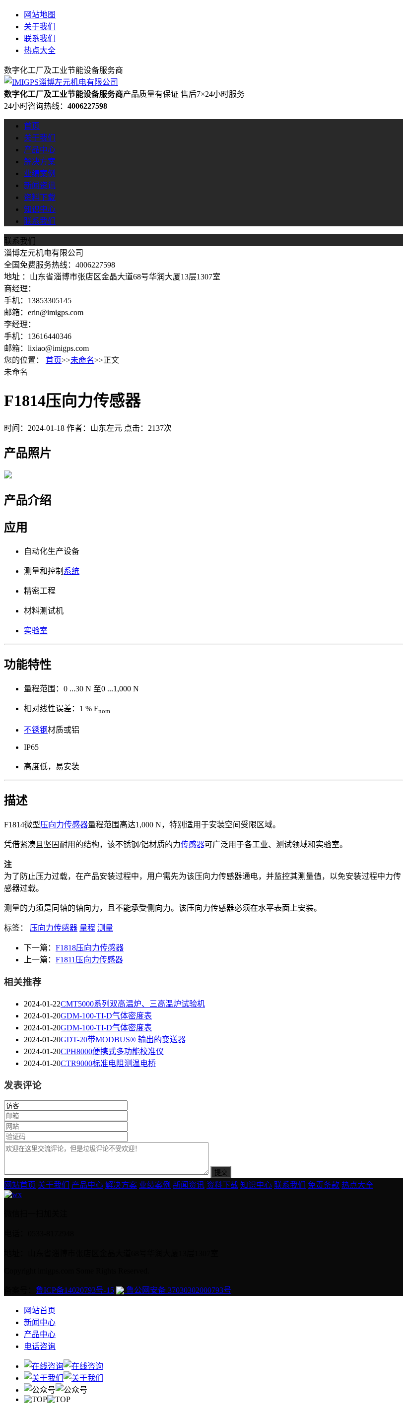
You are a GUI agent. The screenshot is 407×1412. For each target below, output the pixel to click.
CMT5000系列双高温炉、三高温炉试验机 (133, 1004)
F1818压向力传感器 (90, 947)
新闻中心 (40, 1322)
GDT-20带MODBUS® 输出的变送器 (123, 1039)
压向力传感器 (64, 824)
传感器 (192, 844)
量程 (87, 928)
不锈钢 (36, 730)
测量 (105, 928)
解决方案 (40, 161)
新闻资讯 (40, 185)
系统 (71, 571)
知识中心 (40, 209)
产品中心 (40, 149)
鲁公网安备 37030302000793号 (177, 1290)
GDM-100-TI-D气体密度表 (106, 1015)
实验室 (36, 630)
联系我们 (40, 38)
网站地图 (40, 14)
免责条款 (323, 1185)
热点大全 (40, 50)
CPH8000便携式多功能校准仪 (112, 1051)
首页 (32, 126)
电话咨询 (40, 1346)
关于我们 (40, 26)
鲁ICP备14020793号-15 (75, 1290)
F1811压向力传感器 (89, 959)
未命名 (82, 360)
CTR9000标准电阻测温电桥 (108, 1063)
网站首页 (20, 1185)
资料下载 (40, 197)
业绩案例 (40, 173)
